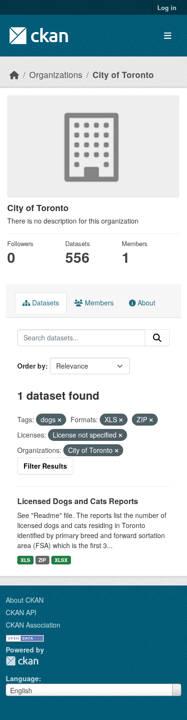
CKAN (22, 661)
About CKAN (25, 600)
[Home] (14, 74)
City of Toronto (123, 74)
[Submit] (157, 338)
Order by (31, 366)
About (145, 302)
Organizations (55, 74)
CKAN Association (33, 625)
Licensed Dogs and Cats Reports (77, 500)
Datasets (44, 302)
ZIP (42, 559)
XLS (25, 559)
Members (98, 302)
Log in (166, 7)
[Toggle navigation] (167, 36)
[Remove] (59, 420)
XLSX (61, 559)
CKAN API (21, 612)
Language (22, 678)
